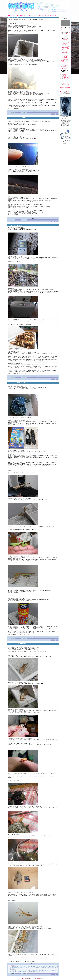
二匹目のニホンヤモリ (66, 78)
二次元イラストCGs (65, 66)
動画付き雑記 (65, 47)
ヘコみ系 (65, 57)
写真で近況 (65, 59)
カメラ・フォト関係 (65, 46)
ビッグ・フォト (65, 64)
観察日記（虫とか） (65, 60)
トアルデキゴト (65, 65)
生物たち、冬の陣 (65, 77)
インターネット (65, 51)
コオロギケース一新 (66, 84)
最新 (26, 978)
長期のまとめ (65, 68)
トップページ (39, 15)
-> (67, 35)
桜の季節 (64, 75)
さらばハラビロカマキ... (66, 76)
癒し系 (65, 56)
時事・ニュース (65, 61)
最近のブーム (65, 49)
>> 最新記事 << (65, 39)
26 (69, 32)
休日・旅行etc (65, 44)
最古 (40, 978)
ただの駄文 (65, 62)
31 (66, 33)
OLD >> (43, 978)
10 (38, 978)
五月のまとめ (65, 74)
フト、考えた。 (65, 55)
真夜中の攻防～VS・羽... (66, 83)
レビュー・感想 (65, 48)
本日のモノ (65, 43)
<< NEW (23, 978)
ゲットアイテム (65, 42)
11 (67, 29)
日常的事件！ (65, 52)
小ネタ (65, 53)
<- (63, 35)
